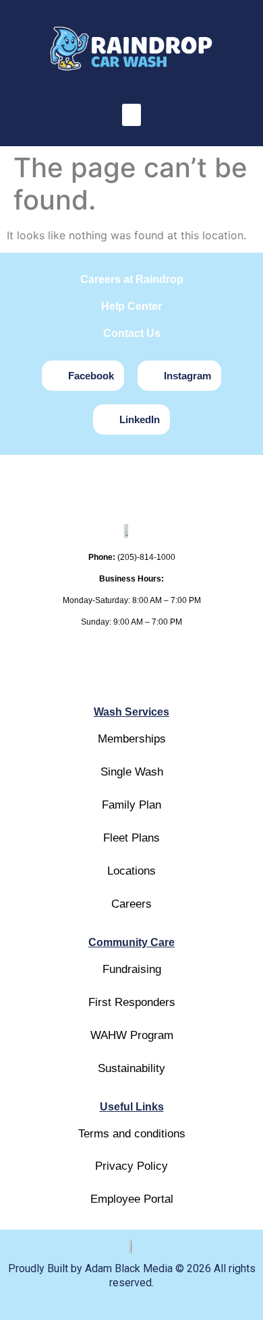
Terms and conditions (131, 1133)
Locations (131, 871)
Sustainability (131, 1068)
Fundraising (132, 969)
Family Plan (131, 804)
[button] (131, 115)
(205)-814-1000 (146, 557)
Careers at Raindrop (131, 279)
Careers (131, 904)
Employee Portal (131, 1199)
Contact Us (131, 333)
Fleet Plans (131, 837)
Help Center (131, 306)
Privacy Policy (131, 1166)
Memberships (132, 738)
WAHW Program (131, 1035)
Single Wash (131, 771)
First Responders (131, 1002)
